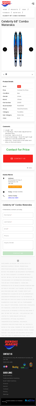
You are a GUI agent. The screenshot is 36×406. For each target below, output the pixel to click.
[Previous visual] (5, 49)
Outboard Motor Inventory (11, 378)
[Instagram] (6, 366)
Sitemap (5, 394)
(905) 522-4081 (13, 198)
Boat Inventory (7, 375)
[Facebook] (4, 366)
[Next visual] (31, 49)
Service (5, 386)
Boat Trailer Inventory (9, 381)
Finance (5, 383)
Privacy (5, 391)
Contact (5, 389)
